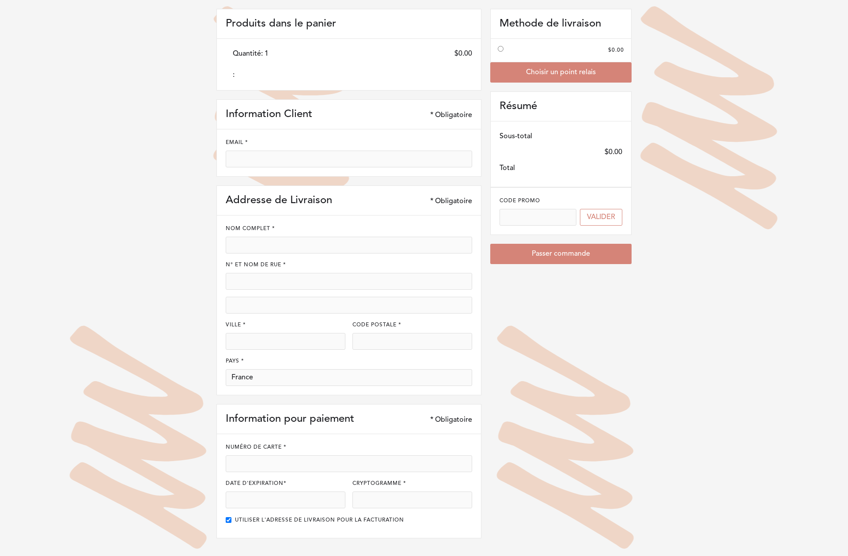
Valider (601, 217)
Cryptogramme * (379, 483)
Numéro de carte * (256, 447)
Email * (237, 142)
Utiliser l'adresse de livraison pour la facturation (319, 520)
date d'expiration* (256, 483)
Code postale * (376, 325)
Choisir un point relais (561, 72)
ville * (236, 325)
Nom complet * (250, 228)
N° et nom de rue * (256, 265)
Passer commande (561, 253)
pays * (235, 361)
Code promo (520, 201)
